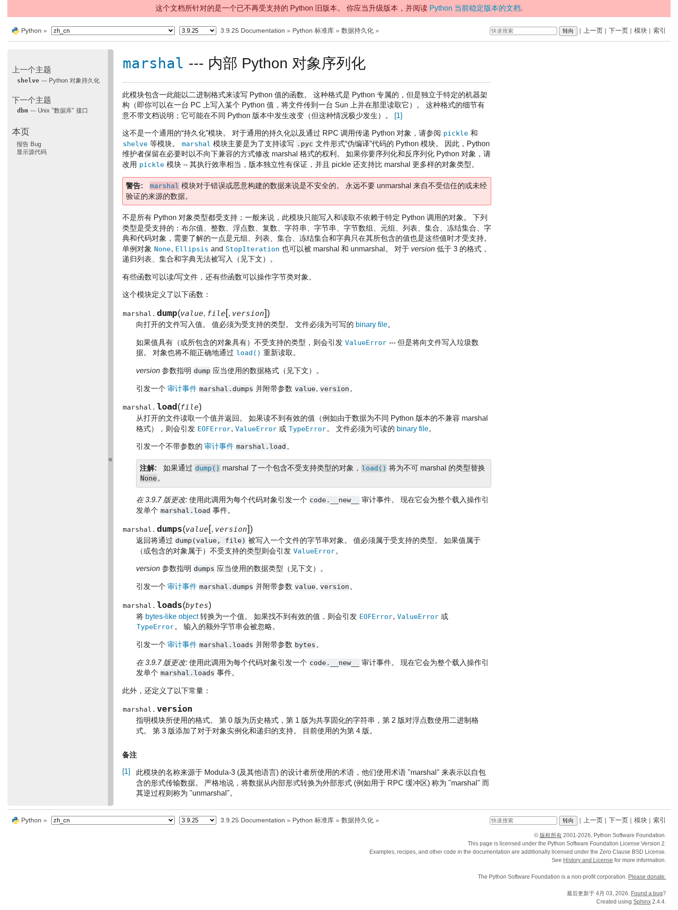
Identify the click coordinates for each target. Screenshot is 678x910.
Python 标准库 (313, 30)
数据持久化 (357, 30)
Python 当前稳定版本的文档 (475, 8)
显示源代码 (32, 152)
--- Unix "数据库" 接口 (52, 110)
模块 (640, 30)
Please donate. (647, 877)
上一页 (593, 30)
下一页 (618, 30)
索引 (659, 30)
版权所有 (551, 835)
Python (31, 30)
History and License (588, 860)
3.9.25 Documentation (252, 30)
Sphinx (642, 901)
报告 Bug (29, 143)
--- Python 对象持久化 (58, 80)
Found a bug (647, 893)
